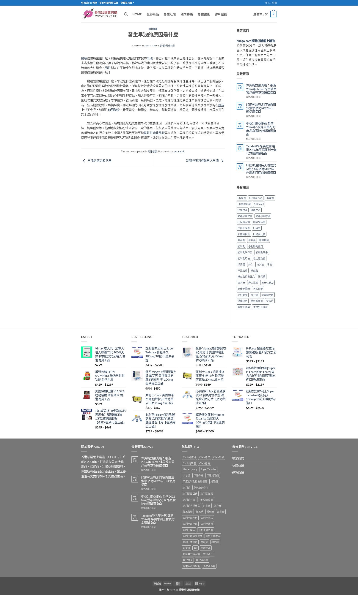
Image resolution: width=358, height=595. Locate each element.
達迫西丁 (208, 554)
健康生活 (255, 209)
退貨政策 (238, 472)
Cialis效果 (218, 457)
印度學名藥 (259, 222)
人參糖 (186, 475)
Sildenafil (259, 203)
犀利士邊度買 (213, 535)
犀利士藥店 (189, 529)
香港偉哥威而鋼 (167, 45)
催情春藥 (187, 14)
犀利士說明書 (205, 529)
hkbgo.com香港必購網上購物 (256, 40)
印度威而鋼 (244, 222)
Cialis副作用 (189, 457)
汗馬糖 (261, 276)
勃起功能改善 (245, 215)
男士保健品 (267, 282)
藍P (195, 547)
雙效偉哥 (188, 559)
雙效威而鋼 (257, 300)
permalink (179, 151)
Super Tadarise (208, 469)
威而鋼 (241, 240)
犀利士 (241, 282)
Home (137, 14)
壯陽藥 (256, 228)
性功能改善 (259, 258)
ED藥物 (270, 197)
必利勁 (241, 246)
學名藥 (252, 240)
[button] (271, 3)
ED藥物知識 (244, 203)
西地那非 (206, 547)
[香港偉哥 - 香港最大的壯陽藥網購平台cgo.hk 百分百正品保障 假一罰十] (99, 14)
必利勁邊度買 (205, 499)
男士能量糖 (244, 288)
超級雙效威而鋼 (191, 554)
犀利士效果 (207, 523)
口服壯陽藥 (244, 228)
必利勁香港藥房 (191, 505)
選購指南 (242, 300)
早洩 (269, 264)
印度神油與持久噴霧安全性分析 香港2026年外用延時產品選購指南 (261, 168)
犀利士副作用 (190, 517)
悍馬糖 (241, 264)
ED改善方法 (255, 197)
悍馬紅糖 (188, 511)
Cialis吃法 (204, 457)
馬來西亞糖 (209, 566)
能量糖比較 (267, 294)
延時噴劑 (264, 240)
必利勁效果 (262, 252)
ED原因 (242, 197)
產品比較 (253, 282)
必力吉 (217, 505)
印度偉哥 (198, 475)
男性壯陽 (170, 14)
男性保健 (258, 288)
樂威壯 (254, 270)
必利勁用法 (244, 258)
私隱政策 (238, 465)
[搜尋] (126, 14)
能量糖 (186, 547)
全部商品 (153, 14)
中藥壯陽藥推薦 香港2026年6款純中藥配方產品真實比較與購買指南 (261, 129)
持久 (250, 264)
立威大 (204, 541)
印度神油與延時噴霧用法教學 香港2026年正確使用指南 (261, 108)
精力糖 (254, 294)
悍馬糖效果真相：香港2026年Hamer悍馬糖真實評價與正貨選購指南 (261, 88)
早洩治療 (242, 270)
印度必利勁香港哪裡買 (195, 481)
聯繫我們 (238, 458)
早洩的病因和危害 (99, 160)
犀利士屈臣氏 (190, 523)
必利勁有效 (189, 499)
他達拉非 (242, 209)
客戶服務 (221, 14)
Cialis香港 (204, 463)
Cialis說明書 (189, 463)
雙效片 (270, 300)
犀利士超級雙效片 (192, 535)
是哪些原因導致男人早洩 (202, 160)
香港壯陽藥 (244, 306)
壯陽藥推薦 (244, 234)
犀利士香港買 (190, 541)
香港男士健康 (260, 306)
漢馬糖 (210, 511)
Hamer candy (190, 469)
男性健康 (204, 14)
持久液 (260, 264)
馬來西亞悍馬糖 (191, 566)
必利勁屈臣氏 (245, 252)
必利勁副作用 (255, 246)
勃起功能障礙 (263, 215)
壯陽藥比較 (259, 234)
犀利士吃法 (207, 517)
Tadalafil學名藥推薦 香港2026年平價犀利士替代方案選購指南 (261, 149)
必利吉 (207, 505)
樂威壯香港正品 (246, 276)
